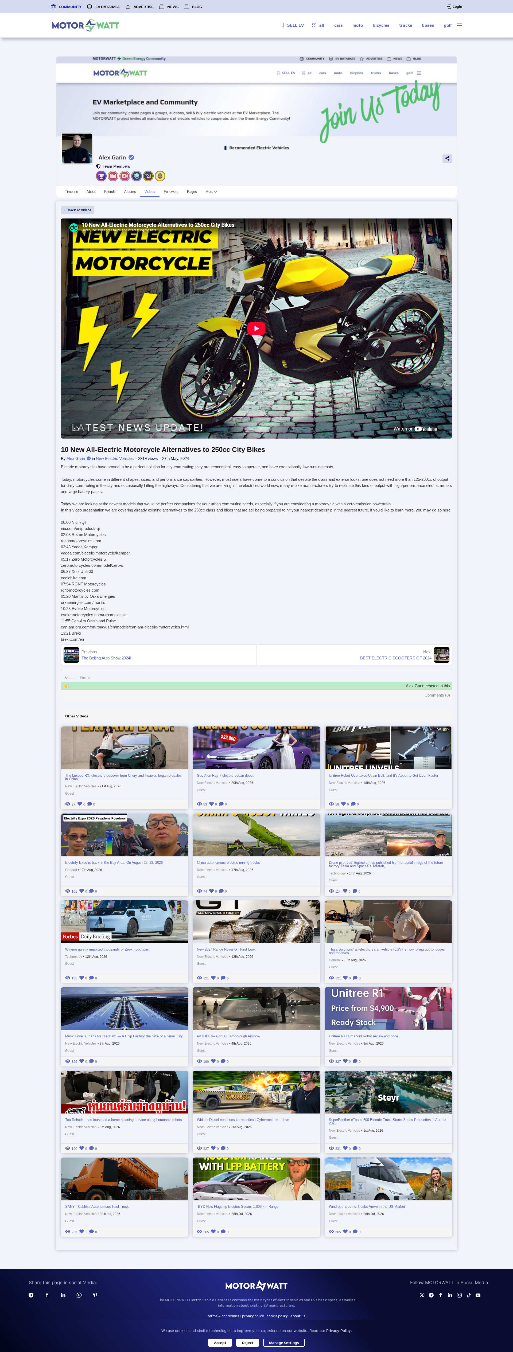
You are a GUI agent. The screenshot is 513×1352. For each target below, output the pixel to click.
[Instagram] (459, 1295)
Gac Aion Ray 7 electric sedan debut (225, 775)
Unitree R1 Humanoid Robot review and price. (364, 1036)
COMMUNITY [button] (70, 7)
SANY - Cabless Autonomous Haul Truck (97, 1207)
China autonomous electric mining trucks (228, 863)
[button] (459, 25)
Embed (85, 678)
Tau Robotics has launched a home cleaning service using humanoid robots (123, 1120)
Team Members (115, 166)
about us (297, 1316)
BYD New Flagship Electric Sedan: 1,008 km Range (237, 1207)
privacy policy (253, 1316)
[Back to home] (85, 25)
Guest (69, 793)
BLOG (197, 7)
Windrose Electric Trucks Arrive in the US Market (367, 1207)
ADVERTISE (144, 7)
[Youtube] (478, 1295)
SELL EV (295, 25)
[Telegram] (31, 1295)
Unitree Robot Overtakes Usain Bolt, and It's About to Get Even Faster (383, 775)
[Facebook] (440, 1295)
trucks (405, 25)
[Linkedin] (63, 1295)
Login (457, 7)
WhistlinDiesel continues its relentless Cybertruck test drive (243, 1120)
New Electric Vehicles (115, 458)
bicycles (381, 25)
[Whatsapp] (79, 1295)
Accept (220, 1343)
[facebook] (47, 1295)
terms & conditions (223, 1316)
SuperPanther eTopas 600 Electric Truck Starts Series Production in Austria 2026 (387, 1121)
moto (357, 25)
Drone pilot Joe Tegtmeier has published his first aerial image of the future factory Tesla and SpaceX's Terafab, (386, 864)
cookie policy (277, 1316)
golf (448, 25)
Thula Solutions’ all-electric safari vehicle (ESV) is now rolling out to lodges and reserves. (387, 951)
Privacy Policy (338, 1330)
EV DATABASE (107, 7)
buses (428, 25)
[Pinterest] (95, 1295)
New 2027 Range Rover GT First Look (226, 949)
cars (338, 25)
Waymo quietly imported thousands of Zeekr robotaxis (107, 949)
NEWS (172, 7)
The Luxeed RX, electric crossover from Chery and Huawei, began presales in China (123, 777)
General (71, 870)
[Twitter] (422, 1295)
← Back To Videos (77, 210)
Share (69, 678)
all (321, 25)
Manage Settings (284, 1343)
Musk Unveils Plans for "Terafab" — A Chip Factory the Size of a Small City (124, 1036)
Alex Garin (112, 157)
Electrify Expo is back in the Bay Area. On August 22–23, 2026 (114, 863)
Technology (337, 873)
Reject (247, 1343)
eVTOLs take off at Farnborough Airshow (228, 1036)
